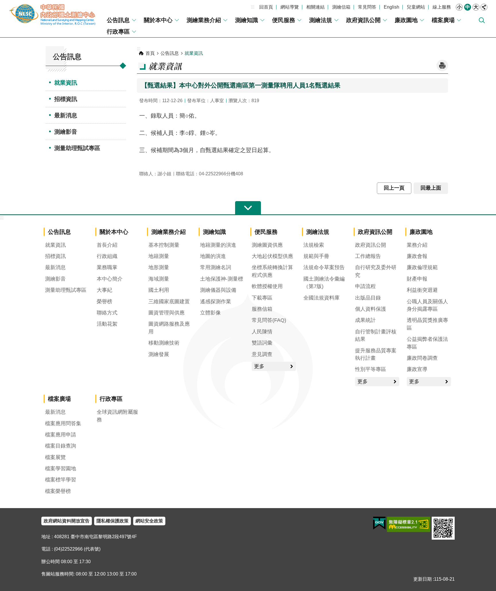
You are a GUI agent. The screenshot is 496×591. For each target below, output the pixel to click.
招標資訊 (65, 99)
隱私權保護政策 (112, 520)
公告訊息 (118, 20)
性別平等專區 (370, 369)
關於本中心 (158, 20)
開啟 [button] (248, 208)
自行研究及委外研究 (375, 271)
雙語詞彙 (262, 343)
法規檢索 (313, 245)
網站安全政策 (149, 520)
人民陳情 (262, 332)
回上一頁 (394, 188)
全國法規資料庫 (321, 298)
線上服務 (442, 7)
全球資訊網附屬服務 (117, 415)
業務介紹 (417, 245)
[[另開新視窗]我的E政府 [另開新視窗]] (379, 523)
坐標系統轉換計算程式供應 (272, 271)
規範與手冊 (316, 256)
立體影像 (210, 313)
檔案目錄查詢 (60, 446)
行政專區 (118, 31)
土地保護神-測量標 (221, 279)
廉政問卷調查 (422, 358)
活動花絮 (107, 324)
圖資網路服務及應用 (169, 327)
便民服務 (283, 20)
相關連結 (315, 7)
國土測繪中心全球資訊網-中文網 (53, 14)
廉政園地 (406, 20)
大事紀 (104, 290)
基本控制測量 (163, 245)
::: (252, 6)
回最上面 (431, 188)
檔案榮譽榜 (58, 491)
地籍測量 (158, 256)
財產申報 (417, 279)
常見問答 (367, 7)
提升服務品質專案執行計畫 (375, 354)
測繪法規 (320, 20)
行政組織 (107, 256)
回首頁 (266, 7)
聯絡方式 (107, 313)
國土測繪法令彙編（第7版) (324, 282)
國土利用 (158, 290)
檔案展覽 (55, 457)
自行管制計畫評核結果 (375, 335)
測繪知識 (246, 20)
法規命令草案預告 (324, 267)
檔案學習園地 (60, 468)
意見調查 (262, 354)
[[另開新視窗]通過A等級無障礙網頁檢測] (408, 524)
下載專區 (262, 298)
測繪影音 (65, 132)
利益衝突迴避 (422, 290)
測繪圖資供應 (267, 245)
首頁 (150, 53)
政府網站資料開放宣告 (67, 520)
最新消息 (65, 115)
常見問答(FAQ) (269, 320)
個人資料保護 (370, 309)
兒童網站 (416, 7)
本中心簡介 (110, 279)
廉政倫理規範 (422, 267)
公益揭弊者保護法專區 (427, 342)
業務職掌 (107, 267)
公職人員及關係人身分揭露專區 (427, 305)
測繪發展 (158, 354)
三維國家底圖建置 (169, 301)
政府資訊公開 (363, 20)
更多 (259, 366)
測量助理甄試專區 (77, 148)
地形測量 (158, 267)
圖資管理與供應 (166, 313)
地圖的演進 (213, 256)
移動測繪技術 (163, 343)
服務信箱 (262, 309)
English (391, 7)
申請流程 (365, 286)
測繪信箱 (341, 7)
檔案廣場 (443, 20)
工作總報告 (368, 256)
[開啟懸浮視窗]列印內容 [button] (442, 65)
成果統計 (365, 320)
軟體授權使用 (267, 286)
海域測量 (158, 279)
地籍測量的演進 (218, 245)
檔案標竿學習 (60, 480)
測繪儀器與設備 (218, 290)
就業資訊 (65, 82)
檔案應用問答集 (63, 423)
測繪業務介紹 (204, 20)
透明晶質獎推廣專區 (427, 324)
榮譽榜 (104, 301)
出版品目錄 (368, 298)
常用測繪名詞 (215, 267)
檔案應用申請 (60, 435)
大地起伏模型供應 (272, 256)
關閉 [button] (483, 7)
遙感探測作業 (215, 301)
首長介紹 (107, 245)
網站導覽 (289, 7)
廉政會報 (417, 256)
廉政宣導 (417, 369)
